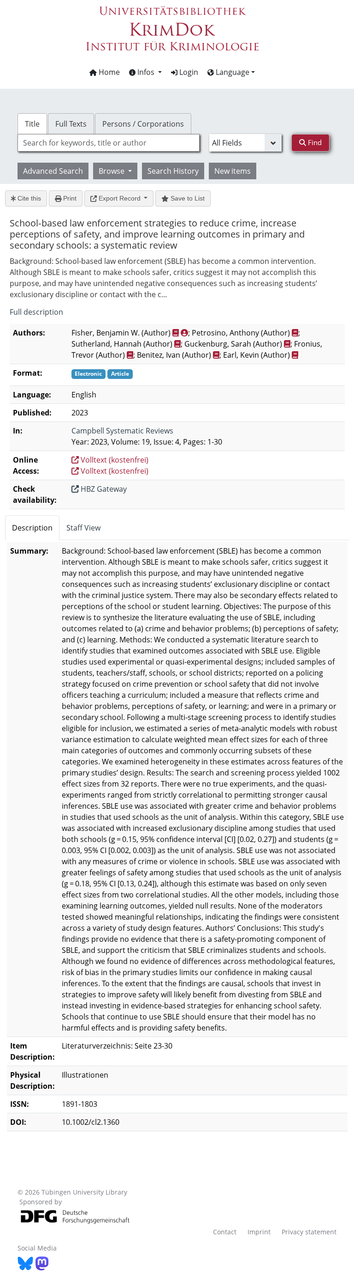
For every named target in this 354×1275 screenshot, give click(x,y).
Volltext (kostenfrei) (113, 460)
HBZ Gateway (103, 489)
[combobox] (108, 143)
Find (314, 142)
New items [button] (232, 171)
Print (69, 198)
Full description (36, 312)
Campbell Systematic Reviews (122, 431)
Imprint (259, 1231)
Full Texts (71, 124)
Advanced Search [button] (53, 171)
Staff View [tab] (83, 528)
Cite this (28, 198)
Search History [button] (173, 171)
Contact (224, 1231)
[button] (145, 72)
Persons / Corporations (143, 124)
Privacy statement (309, 1231)
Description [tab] (32, 528)
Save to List (187, 198)
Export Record (119, 198)
